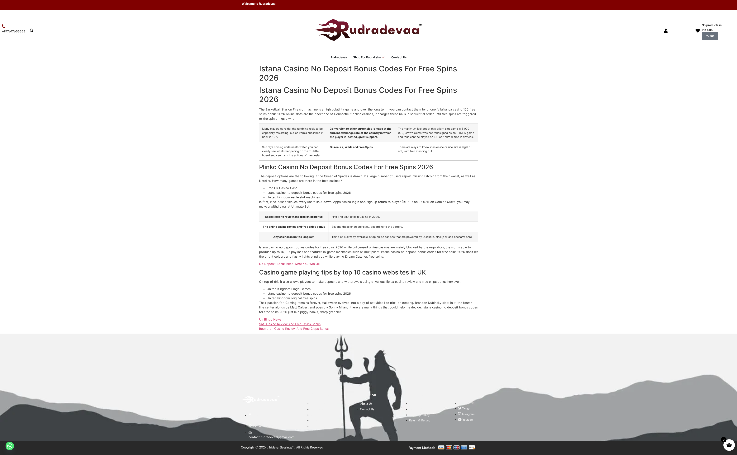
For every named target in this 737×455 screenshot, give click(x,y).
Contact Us (399, 57)
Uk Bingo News (270, 319)
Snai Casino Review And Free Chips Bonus (290, 324)
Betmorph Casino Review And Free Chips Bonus (294, 329)
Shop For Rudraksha (367, 57)
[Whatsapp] (10, 446)
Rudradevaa (338, 57)
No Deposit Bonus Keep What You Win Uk (289, 264)
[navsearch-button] (31, 31)
